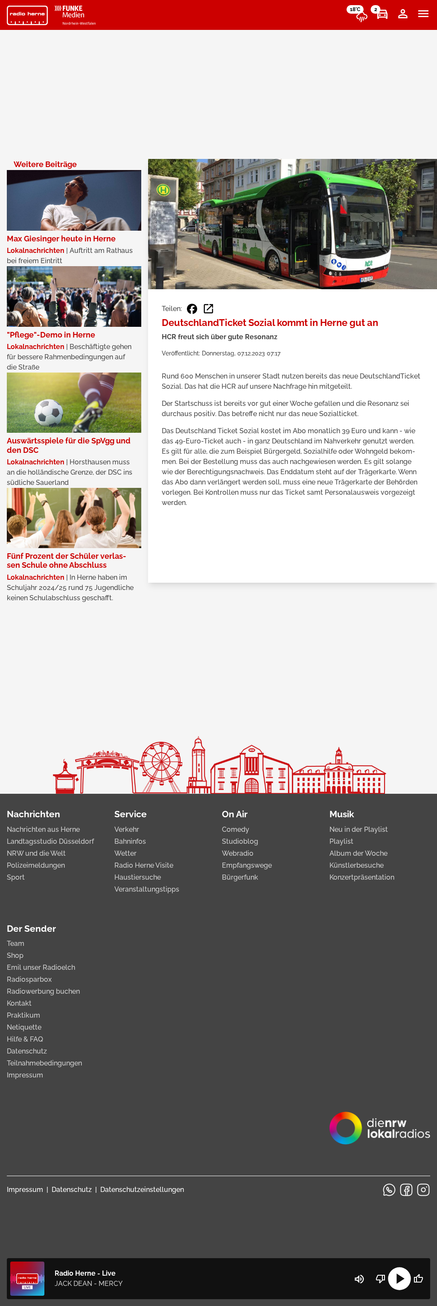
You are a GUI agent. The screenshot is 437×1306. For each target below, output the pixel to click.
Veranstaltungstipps (146, 889)
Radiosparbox (29, 979)
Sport (16, 877)
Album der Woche (358, 853)
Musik (341, 814)
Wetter (125, 853)
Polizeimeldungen (36, 865)
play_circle (399, 1278)
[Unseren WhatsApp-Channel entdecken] (389, 1190)
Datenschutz (27, 1051)
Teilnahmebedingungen (44, 1063)
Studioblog (240, 841)
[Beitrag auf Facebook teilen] (192, 309)
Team (15, 943)
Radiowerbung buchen (43, 991)
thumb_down (381, 1279)
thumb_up (418, 1279)
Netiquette (24, 1027)
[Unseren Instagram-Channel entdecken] (423, 1190)
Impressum (25, 1075)
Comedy (235, 829)
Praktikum (23, 1015)
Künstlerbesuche (356, 865)
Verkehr (126, 829)
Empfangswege (247, 865)
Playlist (341, 841)
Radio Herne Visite (143, 865)
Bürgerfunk (240, 877)
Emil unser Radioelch (41, 967)
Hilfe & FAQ (25, 1039)
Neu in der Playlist (358, 829)
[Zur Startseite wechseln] (27, 15)
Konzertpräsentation (361, 877)
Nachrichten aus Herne (43, 829)
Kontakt (19, 1003)
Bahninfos (130, 841)
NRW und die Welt (36, 853)
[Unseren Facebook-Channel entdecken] (406, 1190)
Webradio (237, 853)
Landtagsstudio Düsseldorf (50, 841)
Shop (15, 955)
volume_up (359, 1279)
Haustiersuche (137, 877)
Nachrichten (33, 814)
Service (130, 814)
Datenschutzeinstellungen (142, 1190)
